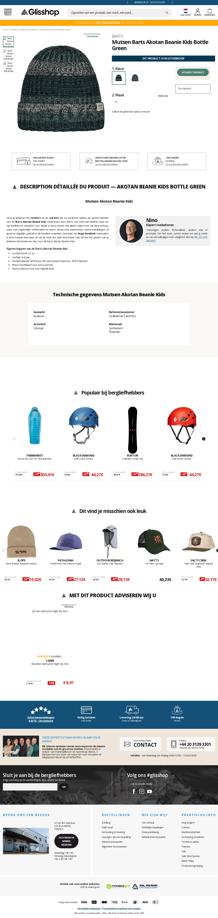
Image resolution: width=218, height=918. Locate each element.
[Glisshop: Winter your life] (40, 12)
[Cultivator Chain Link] (132, 430)
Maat (118, 95)
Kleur (118, 68)
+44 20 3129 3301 (195, 744)
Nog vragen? (188, 822)
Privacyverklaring (150, 832)
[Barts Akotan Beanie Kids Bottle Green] (61, 88)
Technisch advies (190, 841)
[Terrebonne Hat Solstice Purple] (66, 542)
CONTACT (145, 744)
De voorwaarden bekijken (106, 164)
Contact (186, 827)
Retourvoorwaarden (112, 841)
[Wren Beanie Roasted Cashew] (21, 542)
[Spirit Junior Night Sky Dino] (50, 630)
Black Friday (188, 860)
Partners (186, 846)
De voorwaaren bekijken (43, 164)
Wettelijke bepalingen (153, 827)
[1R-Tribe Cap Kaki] (154, 542)
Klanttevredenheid (191, 832)
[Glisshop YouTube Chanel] (149, 792)
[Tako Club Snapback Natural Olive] (198, 542)
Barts (117, 36)
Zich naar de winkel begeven (66, 841)
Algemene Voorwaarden (114, 846)
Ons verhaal (148, 822)
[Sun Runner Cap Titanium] (110, 542)
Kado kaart (107, 827)
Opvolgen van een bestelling (116, 837)
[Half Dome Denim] (83, 430)
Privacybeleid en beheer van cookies (121, 908)
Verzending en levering (113, 832)
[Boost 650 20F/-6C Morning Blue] (34, 430)
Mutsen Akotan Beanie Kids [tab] (109, 201)
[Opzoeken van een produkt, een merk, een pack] (166, 12)
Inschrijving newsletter (193, 837)
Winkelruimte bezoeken (154, 837)
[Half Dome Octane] (181, 430)
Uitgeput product (193, 72)
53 (116, 101)
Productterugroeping (192, 865)
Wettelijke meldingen (89, 908)
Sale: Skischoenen (191, 856)
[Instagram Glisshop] (141, 792)
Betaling (106, 822)
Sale (184, 851)
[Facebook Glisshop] (133, 792)
